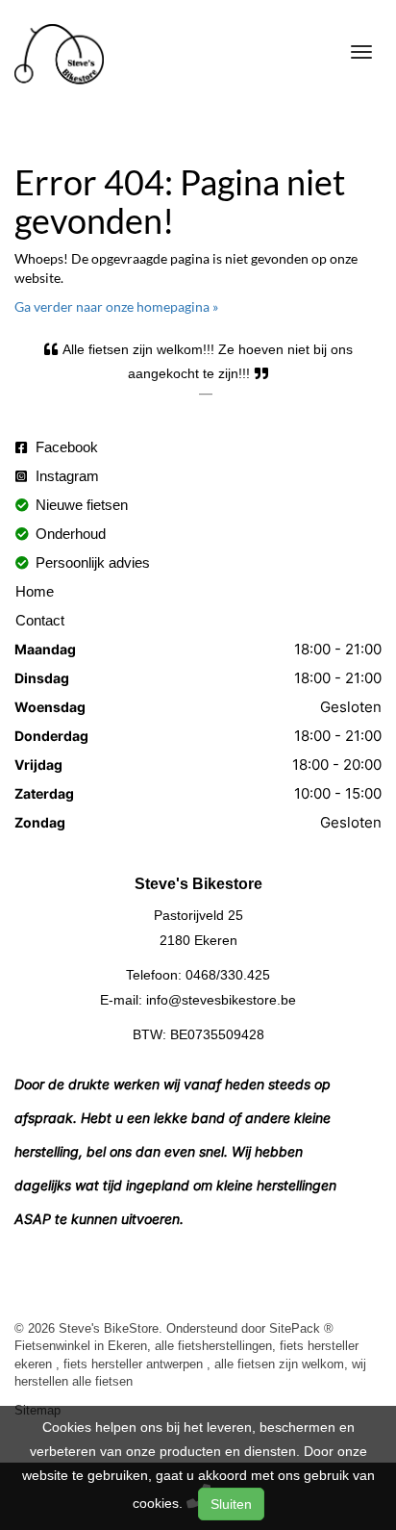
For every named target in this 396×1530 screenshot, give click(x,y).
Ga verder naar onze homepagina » (116, 306)
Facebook (65, 447)
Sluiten (231, 1504)
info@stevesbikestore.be (221, 999)
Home (34, 591)
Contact (39, 620)
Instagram (65, 476)
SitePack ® (301, 1328)
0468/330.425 (228, 974)
